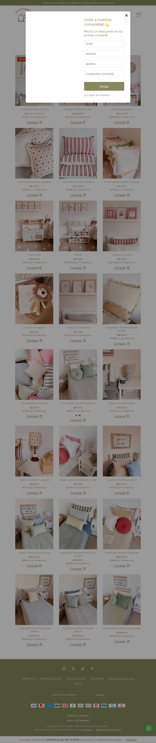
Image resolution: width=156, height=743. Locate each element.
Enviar (104, 86)
